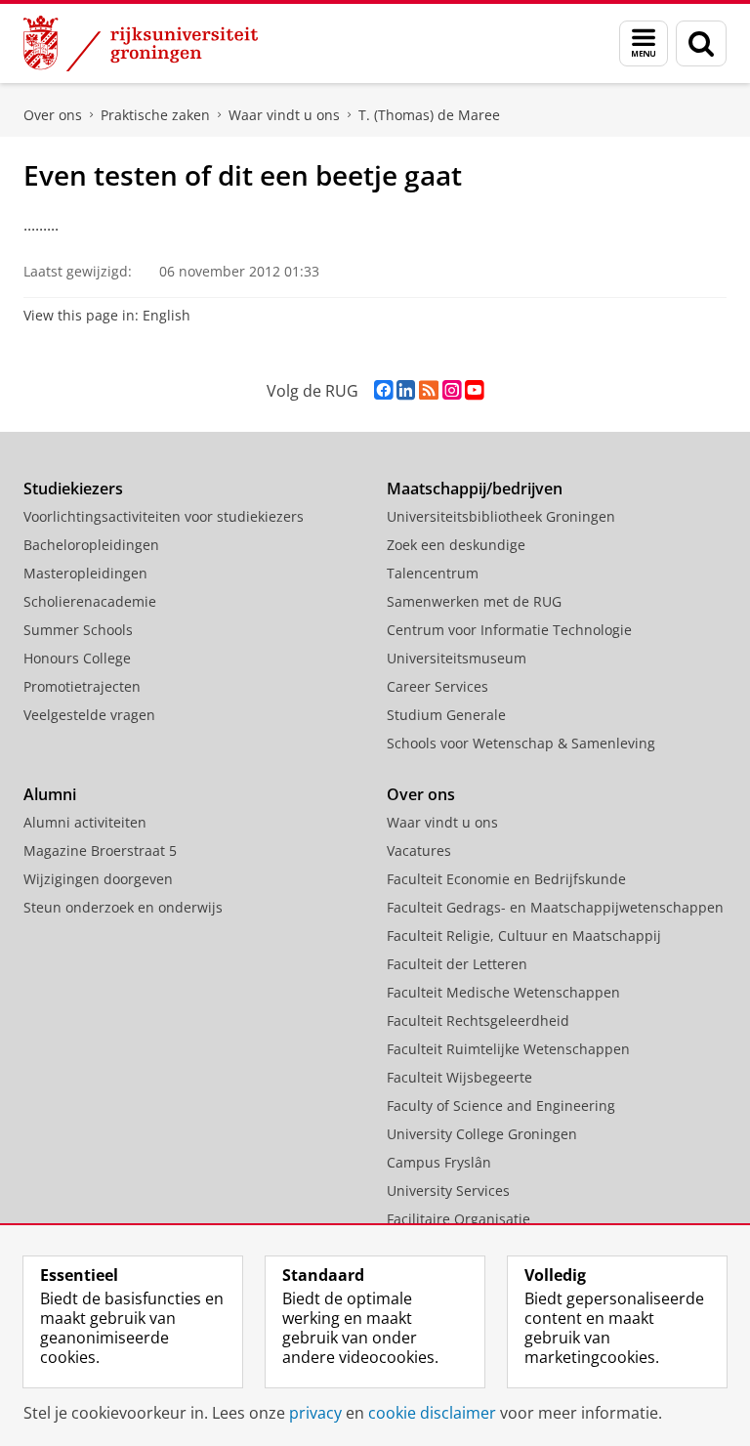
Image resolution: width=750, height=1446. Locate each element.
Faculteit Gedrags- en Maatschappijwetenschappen (555, 907)
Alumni (49, 794)
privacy (315, 1413)
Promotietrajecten (82, 686)
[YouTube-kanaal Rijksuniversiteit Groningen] (474, 390)
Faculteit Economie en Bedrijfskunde (506, 879)
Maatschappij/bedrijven (474, 488)
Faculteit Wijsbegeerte (459, 1077)
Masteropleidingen (85, 573)
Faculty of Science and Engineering (501, 1105)
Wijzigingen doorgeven (98, 879)
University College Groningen (482, 1134)
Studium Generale (446, 714)
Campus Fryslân (439, 1162)
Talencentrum (433, 573)
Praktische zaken (155, 115)
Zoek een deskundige (456, 544)
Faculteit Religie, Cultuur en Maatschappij (524, 935)
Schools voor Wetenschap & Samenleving (521, 743)
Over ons (52, 115)
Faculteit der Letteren (457, 964)
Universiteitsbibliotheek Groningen (501, 516)
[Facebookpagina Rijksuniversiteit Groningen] (383, 390)
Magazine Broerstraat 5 (100, 850)
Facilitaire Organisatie (458, 1219)
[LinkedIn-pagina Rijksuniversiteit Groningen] (405, 390)
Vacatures (419, 850)
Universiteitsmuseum (456, 658)
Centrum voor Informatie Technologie (509, 629)
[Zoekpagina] (701, 43)
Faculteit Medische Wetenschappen (503, 992)
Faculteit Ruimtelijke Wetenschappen (508, 1049)
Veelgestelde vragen (89, 714)
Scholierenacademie (89, 601)
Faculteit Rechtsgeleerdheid (478, 1020)
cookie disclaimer (432, 1413)
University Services (448, 1190)
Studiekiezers (73, 488)
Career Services (437, 686)
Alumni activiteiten (84, 822)
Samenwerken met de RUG (474, 601)
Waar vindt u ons (284, 115)
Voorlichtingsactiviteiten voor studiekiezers (163, 516)
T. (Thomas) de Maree (429, 115)
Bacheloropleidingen (91, 544)
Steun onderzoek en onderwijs (123, 907)
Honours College (77, 658)
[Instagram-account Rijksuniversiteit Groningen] (451, 390)
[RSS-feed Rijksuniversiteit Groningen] (428, 390)
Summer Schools (78, 629)
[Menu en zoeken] (643, 43)
